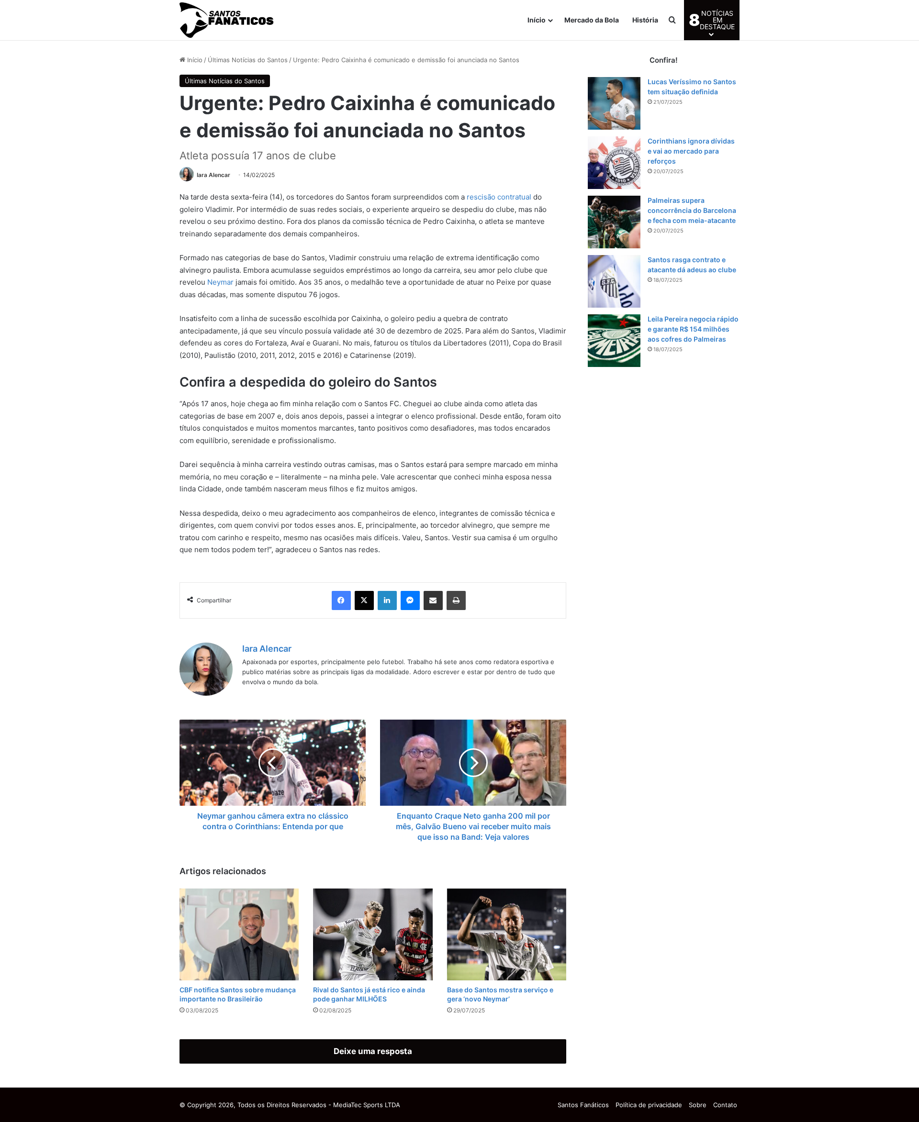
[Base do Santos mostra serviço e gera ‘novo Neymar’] (506, 934)
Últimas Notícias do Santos (248, 60)
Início (536, 20)
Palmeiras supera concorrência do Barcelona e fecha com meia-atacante (692, 210)
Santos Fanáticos (583, 1105)
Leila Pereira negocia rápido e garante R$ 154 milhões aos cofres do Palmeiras (693, 329)
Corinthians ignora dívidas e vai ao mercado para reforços (691, 151)
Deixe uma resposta (373, 1051)
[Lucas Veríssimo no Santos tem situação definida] (614, 103)
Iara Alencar (213, 174)
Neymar (220, 282)
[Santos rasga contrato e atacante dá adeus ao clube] (614, 281)
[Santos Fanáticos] (227, 20)
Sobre (697, 1105)
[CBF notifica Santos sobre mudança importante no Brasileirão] (239, 934)
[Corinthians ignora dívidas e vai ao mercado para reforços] (614, 162)
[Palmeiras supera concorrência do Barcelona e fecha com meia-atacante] (614, 222)
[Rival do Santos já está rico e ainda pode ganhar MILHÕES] (372, 934)
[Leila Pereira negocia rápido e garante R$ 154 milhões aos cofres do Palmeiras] (614, 340)
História (645, 20)
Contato (725, 1105)
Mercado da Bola (591, 20)
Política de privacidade (649, 1105)
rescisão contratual (499, 196)
